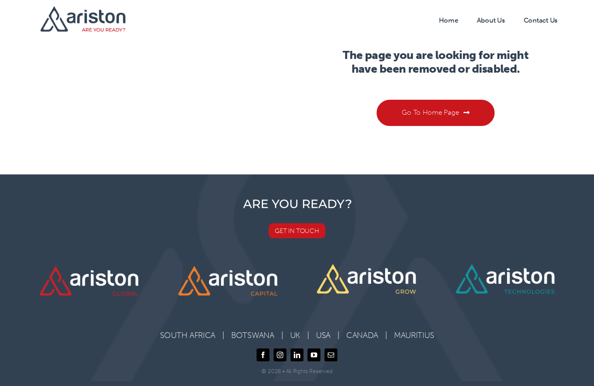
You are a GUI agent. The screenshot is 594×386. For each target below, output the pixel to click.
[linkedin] (297, 354)
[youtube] (314, 354)
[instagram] (280, 354)
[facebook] (263, 354)
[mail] (330, 354)
